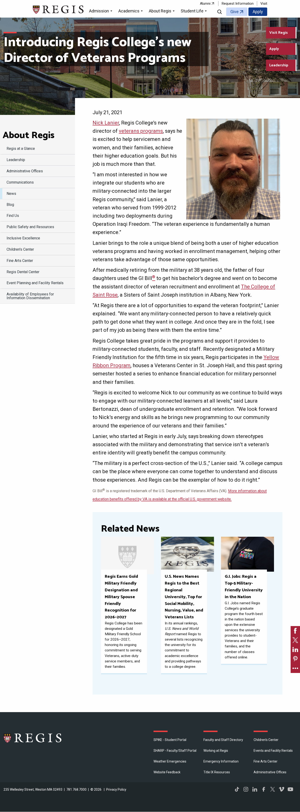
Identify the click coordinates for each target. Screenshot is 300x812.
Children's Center (266, 740)
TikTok (237, 789)
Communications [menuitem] (20, 182)
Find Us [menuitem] (13, 215)
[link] (295, 630)
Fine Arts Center (266, 761)
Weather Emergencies (170, 761)
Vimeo (281, 789)
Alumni (205, 3)
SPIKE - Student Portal (170, 740)
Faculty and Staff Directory (223, 740)
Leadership (278, 65)
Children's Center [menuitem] (20, 249)
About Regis (28, 135)
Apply (258, 11)
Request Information (238, 3)
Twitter (272, 789)
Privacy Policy (116, 789)
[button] (101, 12)
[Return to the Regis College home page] (58, 9)
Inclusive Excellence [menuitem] (23, 238)
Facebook (263, 789)
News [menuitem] (11, 193)
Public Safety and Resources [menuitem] (30, 227)
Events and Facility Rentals (273, 750)
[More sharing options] (295, 668)
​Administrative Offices (270, 772)
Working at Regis (215, 750)
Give (234, 11)
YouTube (290, 789)
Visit (263, 3)
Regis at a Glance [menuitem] (21, 148)
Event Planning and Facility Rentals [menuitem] (35, 283)
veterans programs (141, 131)
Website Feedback (167, 772)
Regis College (33, 738)
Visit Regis (278, 33)
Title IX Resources (216, 772)
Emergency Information (221, 761)
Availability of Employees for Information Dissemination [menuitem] (30, 296)
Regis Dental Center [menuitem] (23, 272)
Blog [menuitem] (10, 204)
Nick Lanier (106, 123)
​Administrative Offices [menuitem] (25, 171)
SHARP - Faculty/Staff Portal (175, 750)
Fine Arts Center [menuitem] (20, 260)
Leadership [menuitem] (16, 160)
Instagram (246, 789)
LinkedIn (255, 789)
